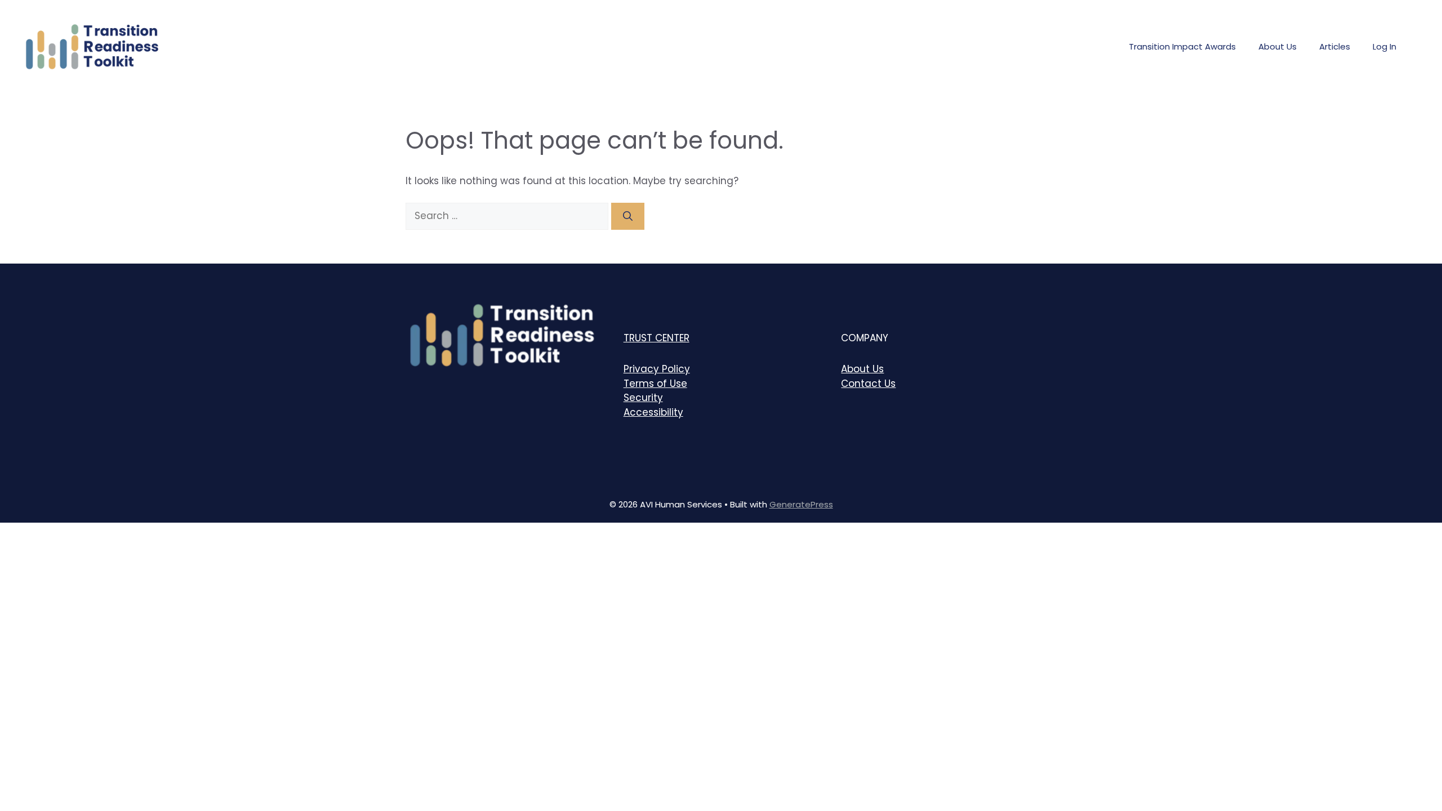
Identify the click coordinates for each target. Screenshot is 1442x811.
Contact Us (868, 383)
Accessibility (653, 412)
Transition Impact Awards (1182, 46)
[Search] (627, 216)
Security (643, 397)
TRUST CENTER (656, 338)
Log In (1384, 46)
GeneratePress (801, 504)
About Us (1277, 46)
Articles (1334, 46)
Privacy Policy (657, 369)
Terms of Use (655, 383)
